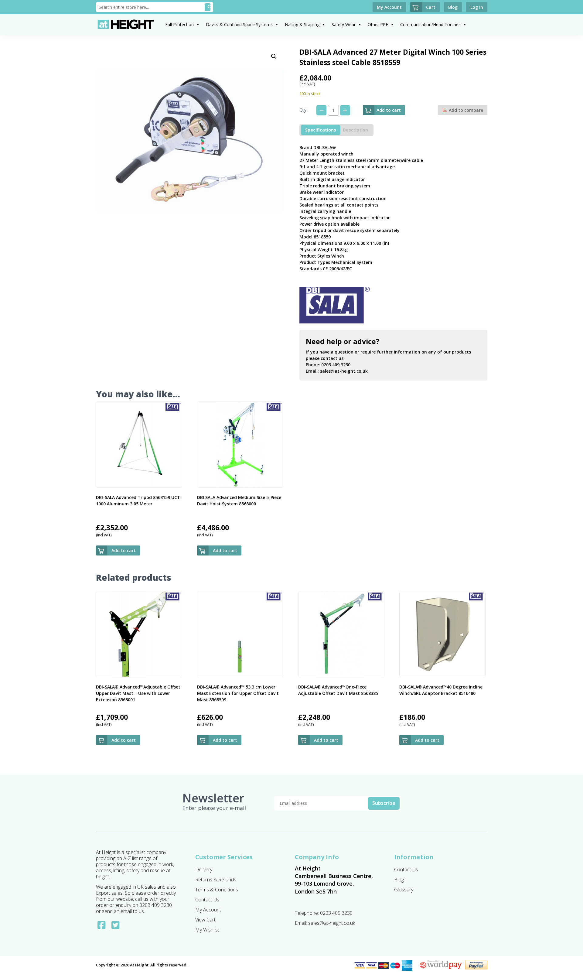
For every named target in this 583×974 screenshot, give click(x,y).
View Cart (205, 919)
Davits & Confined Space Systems (239, 24)
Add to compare (465, 110)
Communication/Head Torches (430, 24)
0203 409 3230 (335, 364)
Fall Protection (179, 24)
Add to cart (389, 110)
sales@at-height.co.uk (344, 371)
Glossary (403, 889)
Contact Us (207, 899)
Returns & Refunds (215, 879)
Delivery (203, 869)
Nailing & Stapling (302, 24)
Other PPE (378, 24)
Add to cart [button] (123, 550)
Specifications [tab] (320, 130)
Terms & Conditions (216, 889)
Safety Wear (344, 24)
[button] (273, 56)
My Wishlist (207, 929)
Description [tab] (355, 130)
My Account (208, 909)
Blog (399, 879)
